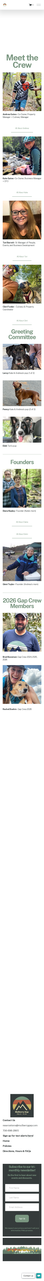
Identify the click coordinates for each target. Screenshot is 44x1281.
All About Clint (22, 321)
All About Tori (22, 256)
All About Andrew (22, 128)
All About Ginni (22, 534)
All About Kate (22, 192)
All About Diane (22, 522)
